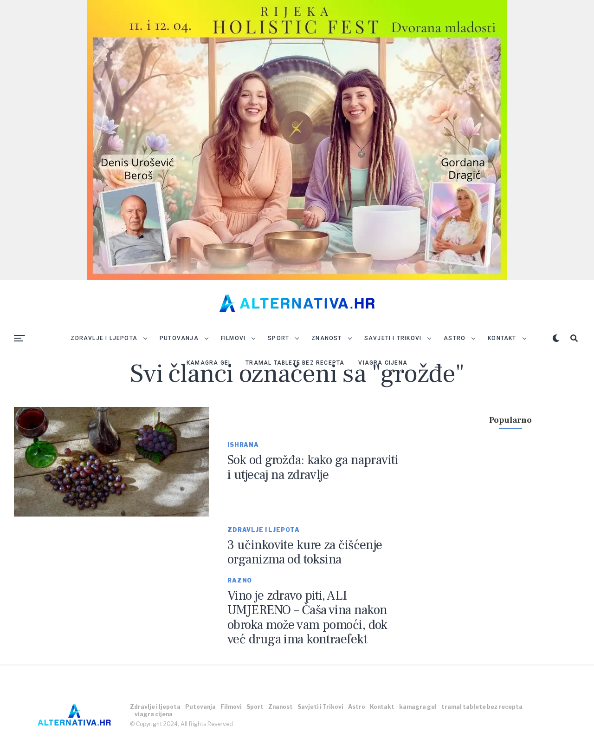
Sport (278, 338)
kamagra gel (209, 363)
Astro (454, 338)
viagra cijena (382, 363)
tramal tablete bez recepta (294, 363)
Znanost (326, 338)
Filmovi (233, 338)
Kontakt (502, 338)
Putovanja (179, 338)
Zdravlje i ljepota (104, 338)
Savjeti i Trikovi (392, 338)
